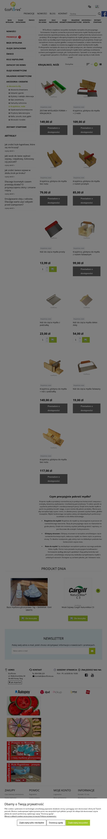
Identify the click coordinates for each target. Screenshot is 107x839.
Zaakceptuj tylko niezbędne (31, 822)
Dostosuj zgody (56, 822)
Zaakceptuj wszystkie (78, 822)
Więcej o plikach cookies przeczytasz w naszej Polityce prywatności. (30, 816)
